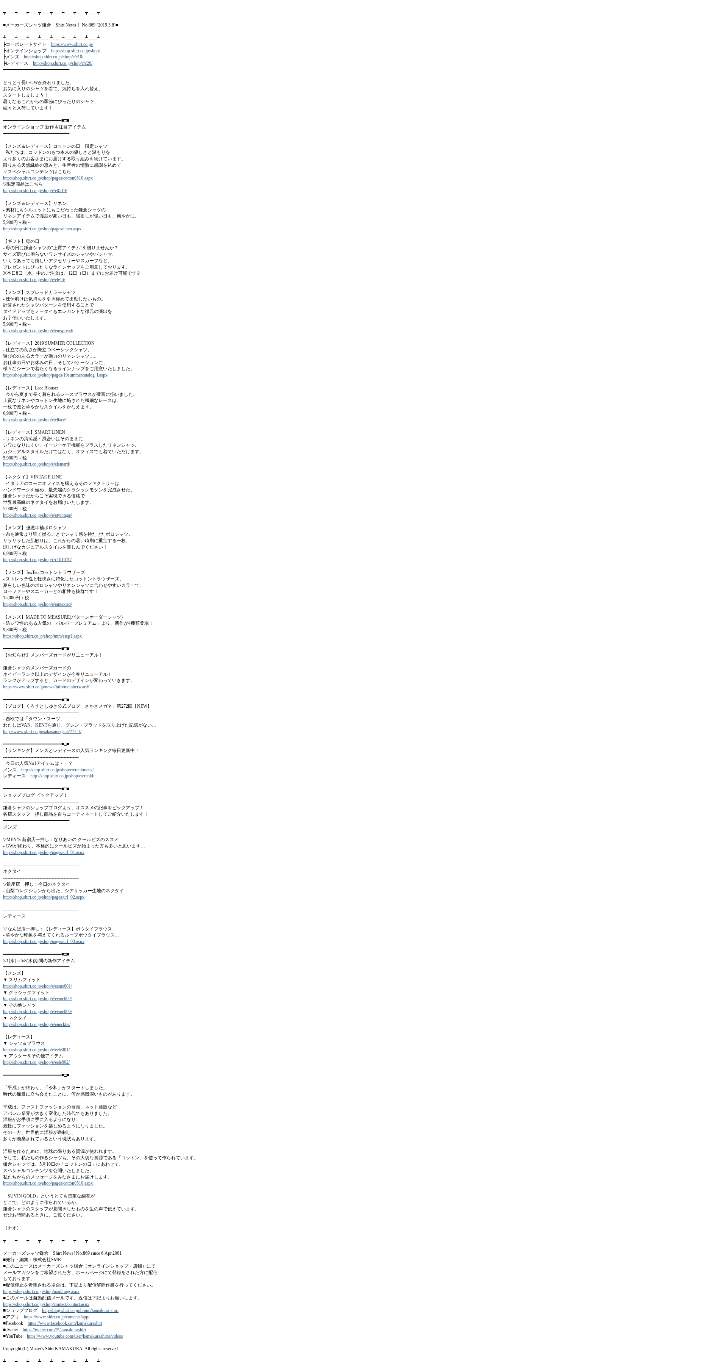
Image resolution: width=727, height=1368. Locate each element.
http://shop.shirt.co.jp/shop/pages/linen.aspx (42, 228)
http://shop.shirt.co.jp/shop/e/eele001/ (36, 1049)
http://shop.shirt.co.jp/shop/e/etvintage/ (37, 515)
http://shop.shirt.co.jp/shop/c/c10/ (53, 56)
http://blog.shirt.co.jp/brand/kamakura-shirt (80, 1310)
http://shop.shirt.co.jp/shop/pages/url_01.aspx (43, 852)
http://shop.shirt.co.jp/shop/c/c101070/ (37, 559)
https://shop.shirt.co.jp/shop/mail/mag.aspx (41, 1291)
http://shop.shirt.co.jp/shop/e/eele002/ (36, 1062)
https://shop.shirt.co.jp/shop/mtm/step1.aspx (42, 636)
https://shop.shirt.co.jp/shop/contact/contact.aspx (46, 1304)
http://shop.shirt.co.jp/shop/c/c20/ (62, 63)
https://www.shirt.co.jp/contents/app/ (56, 1317)
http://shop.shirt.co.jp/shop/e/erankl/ (62, 776)
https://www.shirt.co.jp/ (72, 44)
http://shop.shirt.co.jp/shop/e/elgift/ (34, 279)
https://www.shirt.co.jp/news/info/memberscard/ (46, 686)
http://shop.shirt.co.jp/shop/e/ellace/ (34, 419)
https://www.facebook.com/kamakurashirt (65, 1323)
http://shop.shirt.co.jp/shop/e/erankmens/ (57, 769)
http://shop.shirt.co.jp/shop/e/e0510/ (35, 190)
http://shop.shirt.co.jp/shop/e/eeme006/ (37, 1011)
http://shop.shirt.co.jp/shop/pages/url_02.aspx (43, 897)
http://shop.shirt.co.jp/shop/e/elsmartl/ (36, 464)
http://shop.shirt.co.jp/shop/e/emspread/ (38, 330)
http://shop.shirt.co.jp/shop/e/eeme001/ (37, 986)
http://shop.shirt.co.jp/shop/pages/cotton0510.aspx (48, 178)
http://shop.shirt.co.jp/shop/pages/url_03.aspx (43, 941)
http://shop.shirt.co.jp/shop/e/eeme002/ (37, 998)
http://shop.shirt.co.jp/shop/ (75, 50)
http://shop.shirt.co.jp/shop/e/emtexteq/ (37, 604)
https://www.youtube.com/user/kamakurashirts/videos (75, 1336)
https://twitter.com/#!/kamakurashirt (54, 1329)
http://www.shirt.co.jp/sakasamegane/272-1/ (42, 731)
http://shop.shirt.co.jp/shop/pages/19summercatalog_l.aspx (55, 375)
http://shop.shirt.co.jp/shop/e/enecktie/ (36, 1024)
